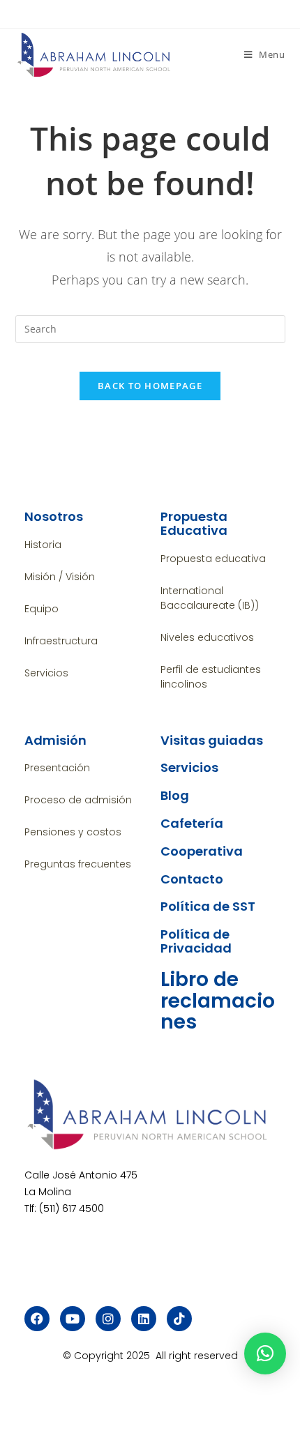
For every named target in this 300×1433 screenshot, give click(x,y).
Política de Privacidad (196, 941)
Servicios (189, 767)
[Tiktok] (179, 1318)
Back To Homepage (150, 385)
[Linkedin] (143, 1318)
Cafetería (191, 823)
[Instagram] (108, 1318)
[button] (265, 1353)
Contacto (191, 879)
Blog (174, 795)
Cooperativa (201, 851)
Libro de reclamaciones (217, 1001)
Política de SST (207, 906)
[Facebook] (37, 1318)
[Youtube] (72, 1318)
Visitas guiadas (211, 740)
